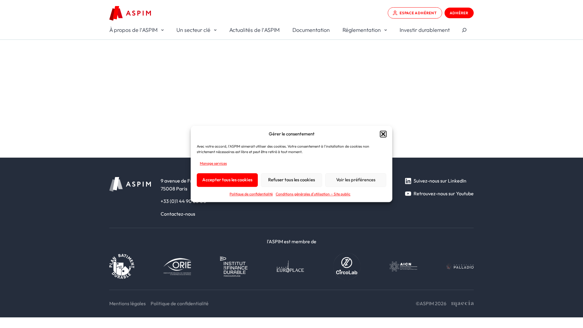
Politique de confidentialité (251, 194)
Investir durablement (425, 29)
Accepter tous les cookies (227, 180)
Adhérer (459, 13)
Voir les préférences (355, 180)
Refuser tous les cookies (291, 180)
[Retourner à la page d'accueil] (130, 13)
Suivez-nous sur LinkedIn (440, 181)
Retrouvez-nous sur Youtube (444, 193)
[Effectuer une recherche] (464, 30)
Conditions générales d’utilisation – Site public (313, 194)
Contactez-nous (178, 214)
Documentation (311, 29)
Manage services (213, 163)
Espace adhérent (418, 13)
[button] (383, 134)
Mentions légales (127, 303)
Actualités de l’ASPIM (254, 29)
